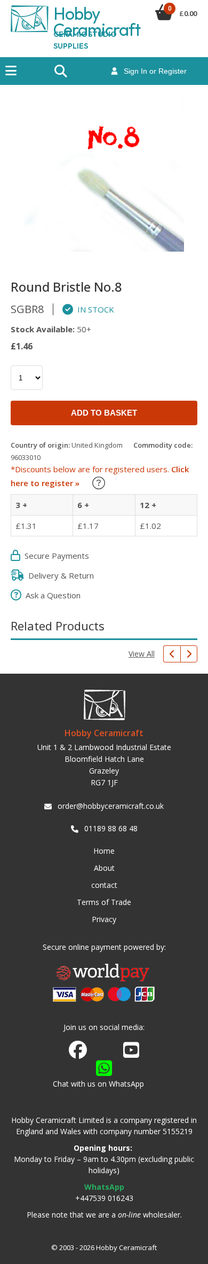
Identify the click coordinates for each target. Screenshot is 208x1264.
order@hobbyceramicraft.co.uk (111, 806)
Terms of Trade (104, 902)
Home (104, 851)
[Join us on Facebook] (78, 1050)
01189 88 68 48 (111, 828)
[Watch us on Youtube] (131, 1053)
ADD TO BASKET (104, 412)
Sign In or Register (152, 71)
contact (104, 885)
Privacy (104, 919)
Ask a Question (51, 595)
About (104, 868)
